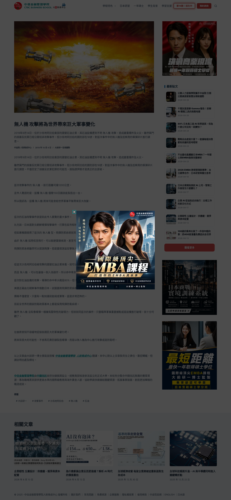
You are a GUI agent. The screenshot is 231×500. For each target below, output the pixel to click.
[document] (115, 250)
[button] (74, 212)
